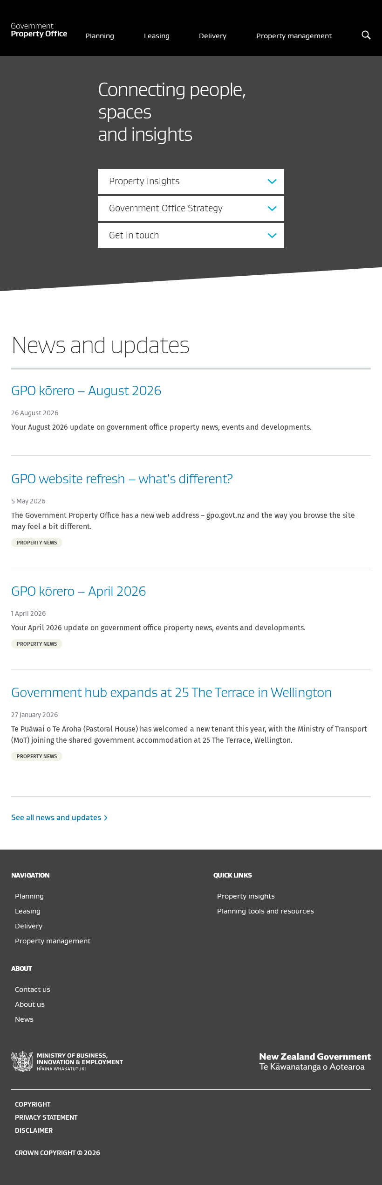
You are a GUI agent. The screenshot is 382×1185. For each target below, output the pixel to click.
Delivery (212, 36)
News (24, 1019)
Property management (294, 36)
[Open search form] (366, 36)
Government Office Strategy (166, 208)
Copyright (32, 1104)
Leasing (157, 36)
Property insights (144, 181)
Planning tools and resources (265, 911)
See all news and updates (57, 818)
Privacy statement (46, 1118)
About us (30, 1004)
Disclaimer (34, 1131)
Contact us (32, 989)
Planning (99, 36)
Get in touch (134, 235)
